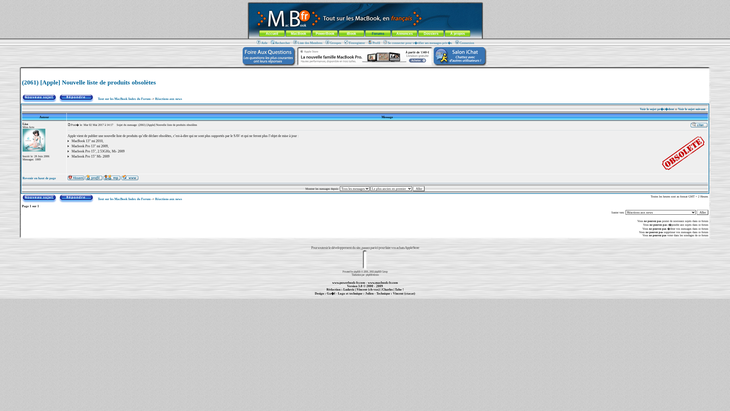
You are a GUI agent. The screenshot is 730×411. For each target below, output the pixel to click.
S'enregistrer (357, 43)
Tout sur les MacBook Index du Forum (124, 98)
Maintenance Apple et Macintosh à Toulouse (374, 296)
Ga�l (331, 293)
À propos (457, 34)
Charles (387, 289)
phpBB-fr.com (372, 274)
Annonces (404, 34)
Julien (369, 293)
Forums (378, 34)
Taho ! (399, 289)
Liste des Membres (310, 43)
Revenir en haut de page (39, 178)
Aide (264, 43)
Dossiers (431, 34)
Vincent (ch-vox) (368, 289)
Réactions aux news (168, 98)
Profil (376, 43)
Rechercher (282, 43)
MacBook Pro (345, 296)
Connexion (467, 43)
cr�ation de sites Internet (402, 296)
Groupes (335, 43)
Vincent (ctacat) (404, 293)
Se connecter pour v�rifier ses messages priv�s (420, 43)
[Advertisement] (365, 70)
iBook (351, 34)
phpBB (357, 271)
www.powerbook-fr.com (348, 282)
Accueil (272, 34)
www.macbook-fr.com (383, 282)
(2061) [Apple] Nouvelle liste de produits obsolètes (89, 82)
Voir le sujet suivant (691, 109)
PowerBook (325, 34)
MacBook (298, 34)
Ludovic (348, 289)
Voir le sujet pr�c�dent (657, 109)
